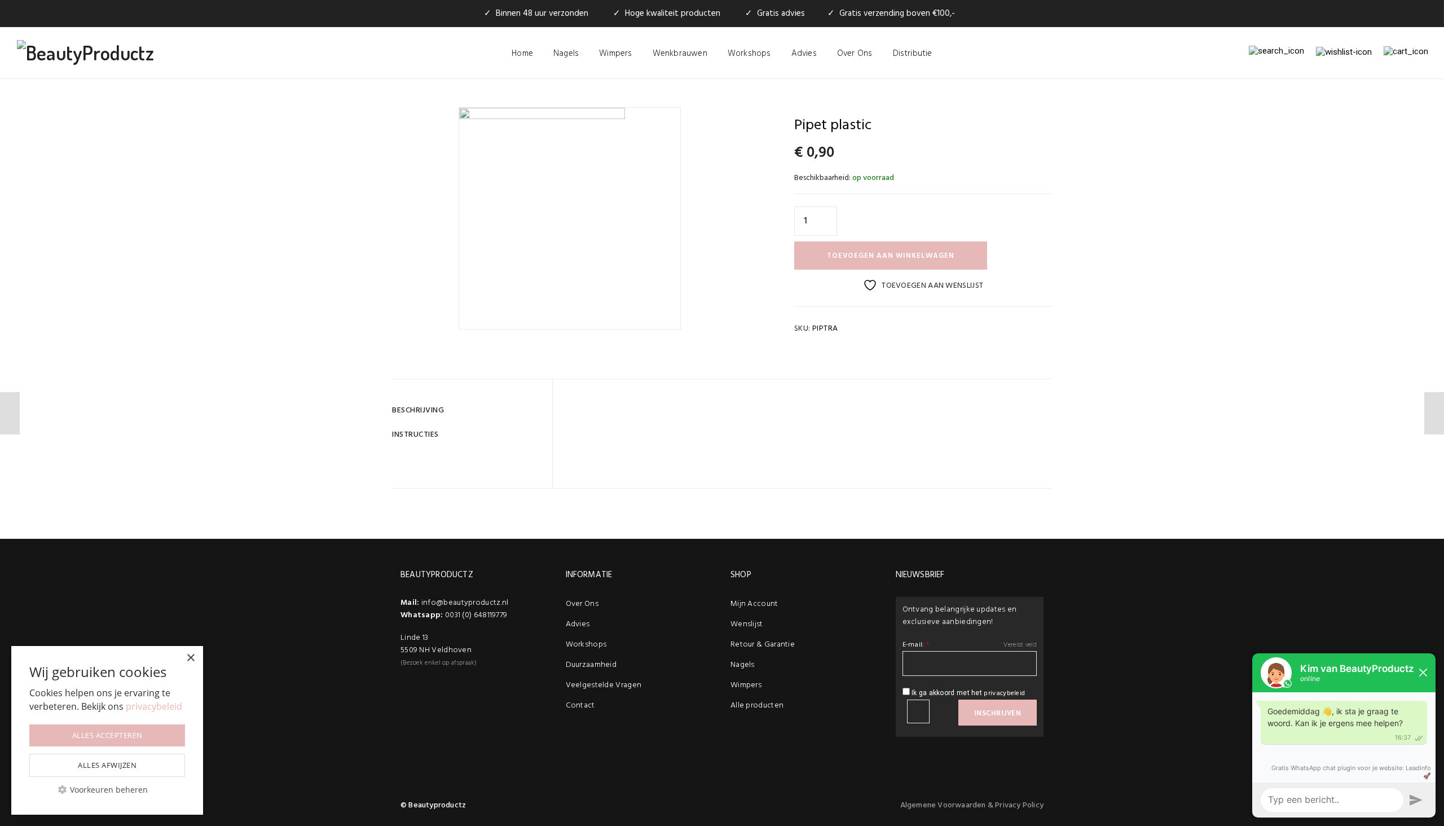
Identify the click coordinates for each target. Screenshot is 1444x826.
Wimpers (615, 53)
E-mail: (916, 645)
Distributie (912, 53)
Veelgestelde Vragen (604, 685)
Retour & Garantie (762, 644)
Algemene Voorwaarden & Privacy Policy (972, 805)
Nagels (566, 53)
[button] (107, 789)
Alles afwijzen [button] (107, 765)
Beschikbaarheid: (822, 178)
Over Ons (855, 53)
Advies (804, 53)
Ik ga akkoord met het (967, 693)
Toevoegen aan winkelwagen (890, 256)
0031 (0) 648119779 (476, 615)
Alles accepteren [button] (107, 735)
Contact (580, 705)
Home (522, 53)
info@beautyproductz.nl (465, 602)
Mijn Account (754, 603)
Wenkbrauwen (680, 53)
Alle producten (756, 705)
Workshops (749, 53)
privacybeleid (1004, 693)
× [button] (190, 658)
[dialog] (107, 730)
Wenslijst (746, 624)
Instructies (415, 434)
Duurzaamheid (591, 664)
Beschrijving (418, 410)
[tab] (468, 410)
